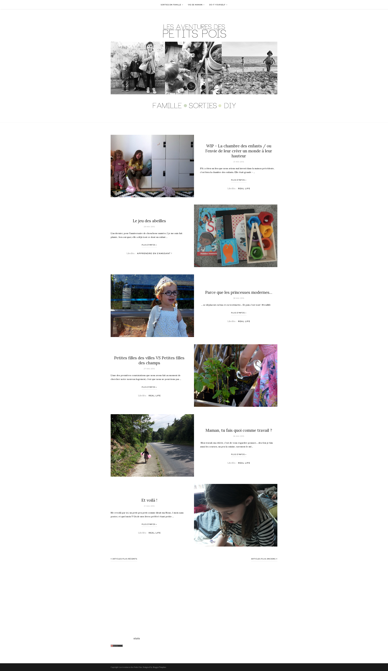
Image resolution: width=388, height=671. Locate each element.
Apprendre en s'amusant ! (154, 253)
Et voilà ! (149, 500)
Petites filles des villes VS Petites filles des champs (149, 360)
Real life (244, 188)
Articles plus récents (124, 559)
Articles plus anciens (263, 559)
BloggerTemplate (159, 667)
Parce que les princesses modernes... (238, 292)
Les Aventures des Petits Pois (130, 667)
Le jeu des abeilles (149, 220)
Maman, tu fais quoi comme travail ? (239, 430)
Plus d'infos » (238, 180)
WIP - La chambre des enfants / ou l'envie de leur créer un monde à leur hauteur (239, 150)
